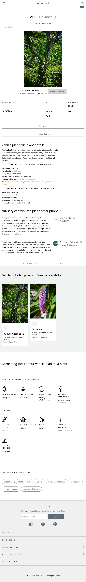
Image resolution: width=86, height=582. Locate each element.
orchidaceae (16, 171)
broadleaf (8, 482)
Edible (39, 482)
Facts (61, 263)
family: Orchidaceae (56, 482)
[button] (43, 133)
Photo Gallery (29, 263)
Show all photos (57, 91)
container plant (12, 182)
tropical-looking (39, 182)
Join (56, 516)
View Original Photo (10, 342)
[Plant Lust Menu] (3, 3)
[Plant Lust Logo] (44, 3)
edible (21, 182)
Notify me (43, 126)
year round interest (31, 489)
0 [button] (82, 2)
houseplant (28, 182)
